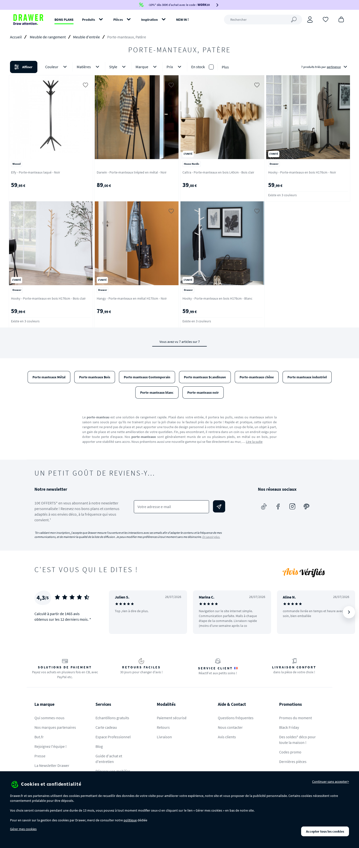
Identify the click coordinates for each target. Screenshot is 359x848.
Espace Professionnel (113, 736)
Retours (163, 727)
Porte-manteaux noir (203, 392)
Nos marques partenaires (55, 727)
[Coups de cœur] (325, 19)
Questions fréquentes (235, 717)
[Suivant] (349, 612)
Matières (84, 66)
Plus (225, 67)
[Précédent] (119, 612)
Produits (88, 19)
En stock (198, 66)
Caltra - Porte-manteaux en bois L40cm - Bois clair (218, 172)
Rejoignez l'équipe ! (50, 746)
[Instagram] (292, 506)
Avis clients (227, 736)
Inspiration (149, 19)
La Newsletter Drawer (51, 765)
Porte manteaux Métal (48, 377)
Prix (170, 66)
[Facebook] (278, 506)
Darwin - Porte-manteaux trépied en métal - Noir (132, 172)
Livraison (164, 736)
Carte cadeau (106, 727)
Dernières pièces (292, 761)
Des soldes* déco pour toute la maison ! (297, 739)
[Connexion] (310, 19)
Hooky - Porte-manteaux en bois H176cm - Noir (302, 172)
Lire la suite (254, 441)
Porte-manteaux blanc (157, 392)
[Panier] (341, 19)
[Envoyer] (219, 506)
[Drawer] (28, 19)
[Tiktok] (264, 506)
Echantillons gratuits (112, 717)
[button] (179, 67)
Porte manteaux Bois (94, 377)
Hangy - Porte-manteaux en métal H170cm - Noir (132, 298)
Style (113, 66)
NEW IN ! (182, 19)
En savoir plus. (211, 537)
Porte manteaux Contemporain (147, 377)
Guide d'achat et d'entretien (108, 758)
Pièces (118, 19)
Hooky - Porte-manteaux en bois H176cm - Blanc (217, 298)
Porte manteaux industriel (307, 377)
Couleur (51, 66)
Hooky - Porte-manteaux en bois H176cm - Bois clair (48, 298)
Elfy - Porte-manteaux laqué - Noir (35, 172)
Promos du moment (295, 717)
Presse (39, 755)
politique (130, 820)
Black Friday (289, 727)
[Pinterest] (306, 506)
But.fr (39, 736)
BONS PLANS (64, 19)
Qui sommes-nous (49, 717)
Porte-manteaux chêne (257, 377)
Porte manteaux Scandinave (205, 377)
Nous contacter (230, 727)
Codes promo (290, 752)
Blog (99, 746)
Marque (142, 66)
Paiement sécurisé (172, 717)
